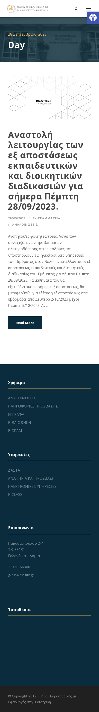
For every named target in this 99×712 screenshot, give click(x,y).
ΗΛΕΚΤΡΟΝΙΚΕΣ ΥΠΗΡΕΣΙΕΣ (32, 486)
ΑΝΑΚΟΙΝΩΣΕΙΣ (25, 224)
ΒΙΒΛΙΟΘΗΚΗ (19, 422)
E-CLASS (15, 494)
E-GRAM (15, 430)
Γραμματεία (49, 218)
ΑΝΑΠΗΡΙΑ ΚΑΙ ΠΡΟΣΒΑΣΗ (31, 478)
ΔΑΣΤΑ (14, 470)
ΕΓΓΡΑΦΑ (16, 414)
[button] (93, 18)
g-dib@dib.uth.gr (21, 574)
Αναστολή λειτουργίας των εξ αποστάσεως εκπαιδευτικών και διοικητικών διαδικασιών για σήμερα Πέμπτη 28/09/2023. (45, 170)
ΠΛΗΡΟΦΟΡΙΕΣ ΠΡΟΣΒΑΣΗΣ (33, 406)
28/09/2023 (17, 218)
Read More (25, 322)
